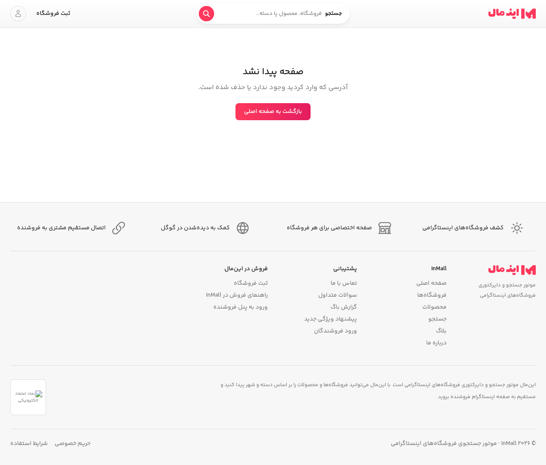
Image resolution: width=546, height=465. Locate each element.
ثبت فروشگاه (53, 13)
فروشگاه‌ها (431, 295)
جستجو (437, 319)
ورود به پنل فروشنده (240, 307)
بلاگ (441, 331)
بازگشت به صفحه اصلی (273, 111)
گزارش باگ (344, 307)
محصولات (434, 307)
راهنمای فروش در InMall (237, 295)
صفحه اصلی (431, 283)
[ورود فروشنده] (18, 13)
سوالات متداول (337, 295)
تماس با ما (344, 283)
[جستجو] (206, 13)
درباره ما (436, 343)
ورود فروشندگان (335, 331)
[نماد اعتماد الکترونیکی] (28, 397)
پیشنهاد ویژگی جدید (330, 319)
